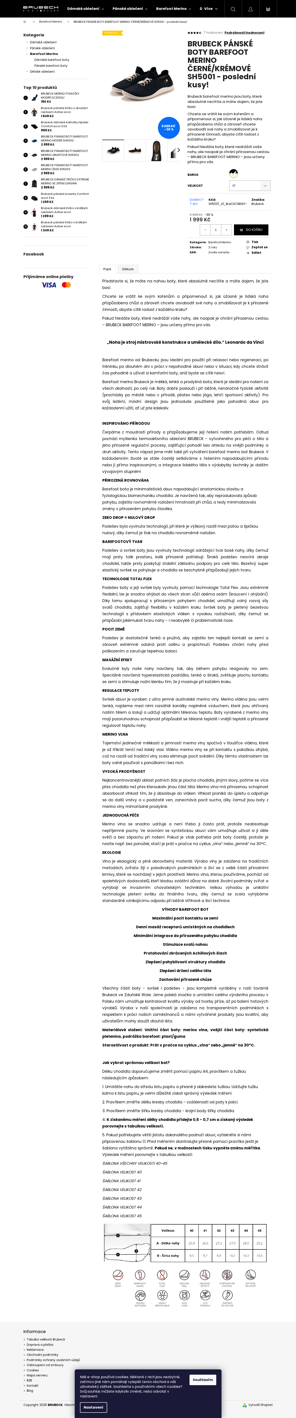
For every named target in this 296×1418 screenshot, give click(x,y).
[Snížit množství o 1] (205, 230)
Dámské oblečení (43, 42)
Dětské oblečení (42, 71)
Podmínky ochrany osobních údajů (53, 1360)
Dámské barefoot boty (51, 60)
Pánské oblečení (42, 48)
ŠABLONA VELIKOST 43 (121, 1198)
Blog (30, 1390)
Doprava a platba (40, 1344)
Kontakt (33, 1385)
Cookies (33, 1370)
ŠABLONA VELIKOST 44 (122, 1207)
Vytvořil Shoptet (260, 1405)
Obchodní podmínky (42, 1355)
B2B (29, 1380)
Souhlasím (203, 1379)
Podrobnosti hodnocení (244, 33)
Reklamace (35, 1350)
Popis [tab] (107, 269)
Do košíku (254, 229)
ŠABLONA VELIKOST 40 (122, 1172)
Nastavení (93, 1407)
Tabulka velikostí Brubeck (46, 1339)
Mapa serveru (37, 1375)
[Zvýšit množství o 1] (226, 230)
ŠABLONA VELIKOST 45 (122, 1216)
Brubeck (258, 204)
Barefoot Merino (44, 54)
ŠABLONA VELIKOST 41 (121, 1181)
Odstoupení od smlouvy (45, 1365)
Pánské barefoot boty (50, 65)
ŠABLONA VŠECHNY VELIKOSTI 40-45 (134, 1163)
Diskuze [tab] (128, 269)
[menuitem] (85, 9)
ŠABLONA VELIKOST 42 (121, 1189)
